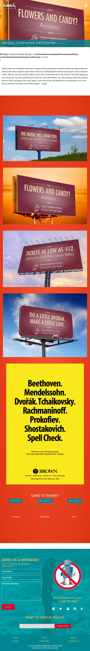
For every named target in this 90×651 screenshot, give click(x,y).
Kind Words (44, 641)
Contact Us (73, 641)
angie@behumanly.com (68, 598)
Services (15, 641)
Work (44, 638)
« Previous (15, 516)
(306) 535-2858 (68, 601)
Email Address (46, 622)
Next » (74, 516)
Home (15, 638)
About (73, 638)
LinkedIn (75, 501)
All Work (45, 516)
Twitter (16, 501)
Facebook (45, 501)
